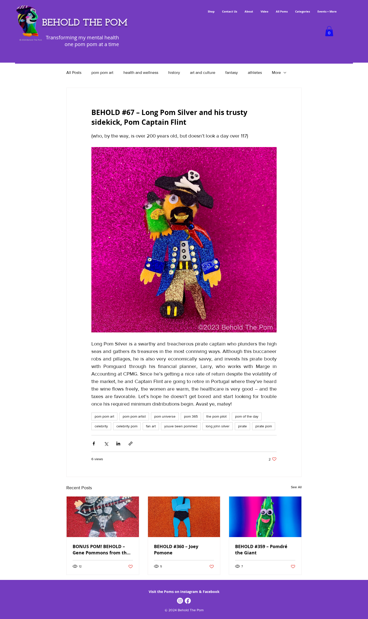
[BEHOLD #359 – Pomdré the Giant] (265, 517)
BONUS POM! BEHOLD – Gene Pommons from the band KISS (101, 549)
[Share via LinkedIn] (118, 443)
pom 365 (191, 416)
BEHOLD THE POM (84, 23)
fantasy (231, 72)
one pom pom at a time (92, 44)
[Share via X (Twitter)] (106, 443)
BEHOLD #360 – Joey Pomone (176, 549)
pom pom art (102, 72)
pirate (242, 426)
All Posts (73, 72)
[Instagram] (180, 601)
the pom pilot (216, 416)
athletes (255, 72)
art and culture (202, 72)
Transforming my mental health (82, 37)
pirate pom (263, 426)
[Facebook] (188, 601)
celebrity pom (126, 426)
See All (296, 487)
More (276, 72)
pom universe (164, 416)
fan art (151, 426)
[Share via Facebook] (93, 443)
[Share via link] (130, 443)
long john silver (218, 426)
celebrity (101, 426)
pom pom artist (134, 416)
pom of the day (246, 416)
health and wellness (140, 72)
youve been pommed (180, 426)
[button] (329, 31)
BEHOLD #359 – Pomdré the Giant (261, 549)
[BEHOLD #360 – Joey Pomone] (184, 517)
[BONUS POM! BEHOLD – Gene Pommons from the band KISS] (103, 517)
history (174, 72)
